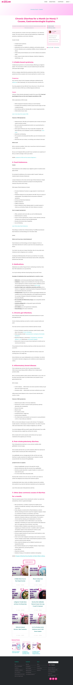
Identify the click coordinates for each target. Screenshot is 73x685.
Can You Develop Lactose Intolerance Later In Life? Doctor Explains (38, 629)
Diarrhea (33, 9)
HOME (45, 1)
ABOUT (67, 1)
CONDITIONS (52, 1)
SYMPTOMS (60, 1)
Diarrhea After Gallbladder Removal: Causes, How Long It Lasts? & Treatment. (37, 604)
